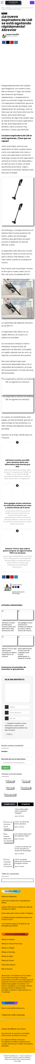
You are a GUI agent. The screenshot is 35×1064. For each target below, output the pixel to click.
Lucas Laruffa (12, 34)
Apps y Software (19, 816)
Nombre (4, 751)
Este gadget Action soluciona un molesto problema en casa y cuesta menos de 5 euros (17, 505)
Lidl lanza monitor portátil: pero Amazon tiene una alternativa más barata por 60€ (17, 463)
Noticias (8, 8)
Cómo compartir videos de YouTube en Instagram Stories (23, 861)
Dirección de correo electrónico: (13, 759)
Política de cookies (10, 1059)
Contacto (15, 1057)
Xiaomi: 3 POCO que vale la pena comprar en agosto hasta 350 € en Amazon (17, 550)
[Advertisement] (17, 65)
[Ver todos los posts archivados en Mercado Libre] (9, 794)
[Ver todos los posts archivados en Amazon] (25, 781)
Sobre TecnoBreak (24, 1057)
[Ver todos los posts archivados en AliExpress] (9, 781)
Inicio (3, 8)
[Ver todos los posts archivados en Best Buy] (9, 788)
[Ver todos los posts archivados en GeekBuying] (25, 788)
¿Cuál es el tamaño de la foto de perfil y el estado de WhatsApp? (23, 849)
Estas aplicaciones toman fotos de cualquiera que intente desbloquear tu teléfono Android (25, 653)
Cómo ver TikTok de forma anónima (22, 823)
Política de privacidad (23, 1059)
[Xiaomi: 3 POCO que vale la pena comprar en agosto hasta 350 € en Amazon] (9, 637)
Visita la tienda (32, 2)
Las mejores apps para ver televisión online (23, 835)
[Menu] (2, 2)
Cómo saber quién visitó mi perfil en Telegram (21, 811)
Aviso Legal (17, 1061)
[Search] (26, 2)
